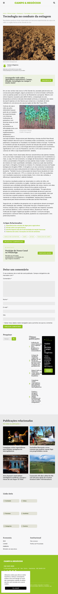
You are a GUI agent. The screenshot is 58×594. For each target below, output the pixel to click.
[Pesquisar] (14, 338)
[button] (4, 3)
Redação (9, 66)
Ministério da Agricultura (10, 549)
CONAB (5, 543)
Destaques (20, 13)
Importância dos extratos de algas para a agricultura (23, 225)
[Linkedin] (15, 571)
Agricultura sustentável (11, 236)
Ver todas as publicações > (12, 424)
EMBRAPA (6, 546)
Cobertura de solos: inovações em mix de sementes (23, 231)
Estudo (32, 236)
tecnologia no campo (43, 236)
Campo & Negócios (12, 65)
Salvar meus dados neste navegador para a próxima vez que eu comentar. (28, 323)
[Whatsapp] (4, 571)
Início (4, 13)
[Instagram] (7, 571)
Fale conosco (34, 541)
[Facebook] (10, 571)
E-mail (5, 307)
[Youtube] (13, 571)
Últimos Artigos (11, 13)
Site (4, 315)
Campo (25, 236)
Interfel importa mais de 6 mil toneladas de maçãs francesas (25, 229)
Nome (5, 299)
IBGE (4, 541)
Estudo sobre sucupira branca (16, 227)
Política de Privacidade (36, 543)
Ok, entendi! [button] (15, 588)
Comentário (7, 278)
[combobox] (7, 338)
